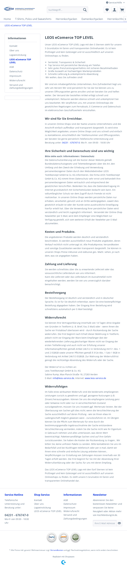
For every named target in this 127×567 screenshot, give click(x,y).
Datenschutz (15, 71)
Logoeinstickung (17, 54)
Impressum (15, 75)
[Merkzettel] (107, 10)
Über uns (14, 50)
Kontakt (13, 45)
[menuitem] (67, 10)
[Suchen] (85, 10)
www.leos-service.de (95, 378)
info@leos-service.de (63, 378)
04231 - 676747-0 (71, 142)
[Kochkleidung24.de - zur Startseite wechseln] (19, 10)
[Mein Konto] (114, 10)
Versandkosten (56, 550)
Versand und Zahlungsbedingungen (21, 86)
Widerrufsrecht (17, 80)
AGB (11, 66)
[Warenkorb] (122, 10)
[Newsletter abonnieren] (119, 523)
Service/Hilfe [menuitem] (115, 2)
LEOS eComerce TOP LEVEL (20, 61)
